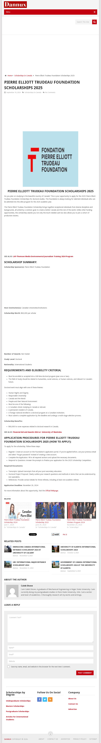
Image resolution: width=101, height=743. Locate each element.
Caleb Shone (27, 586)
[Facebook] (39, 699)
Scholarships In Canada (33, 92)
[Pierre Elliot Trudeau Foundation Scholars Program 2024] (81, 510)
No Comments (50, 92)
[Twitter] (45, 699)
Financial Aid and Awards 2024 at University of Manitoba (37, 432)
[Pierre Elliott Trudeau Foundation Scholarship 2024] (18, 510)
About (41, 739)
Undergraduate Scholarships (18, 701)
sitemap (93, 739)
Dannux (7, 739)
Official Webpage (51, 491)
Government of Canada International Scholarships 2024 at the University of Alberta (78, 565)
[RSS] (50, 699)
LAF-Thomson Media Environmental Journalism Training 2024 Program (43, 256)
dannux (15, 556)
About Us (72, 699)
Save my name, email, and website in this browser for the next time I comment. (40, 667)
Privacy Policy (79, 739)
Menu (8, 12)
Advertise (72, 709)
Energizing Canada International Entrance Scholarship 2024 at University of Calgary (29, 550)
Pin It (65, 535)
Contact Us (73, 704)
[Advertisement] (49, 25)
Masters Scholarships (15, 706)
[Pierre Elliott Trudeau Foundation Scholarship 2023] (50, 510)
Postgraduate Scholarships (17, 711)
